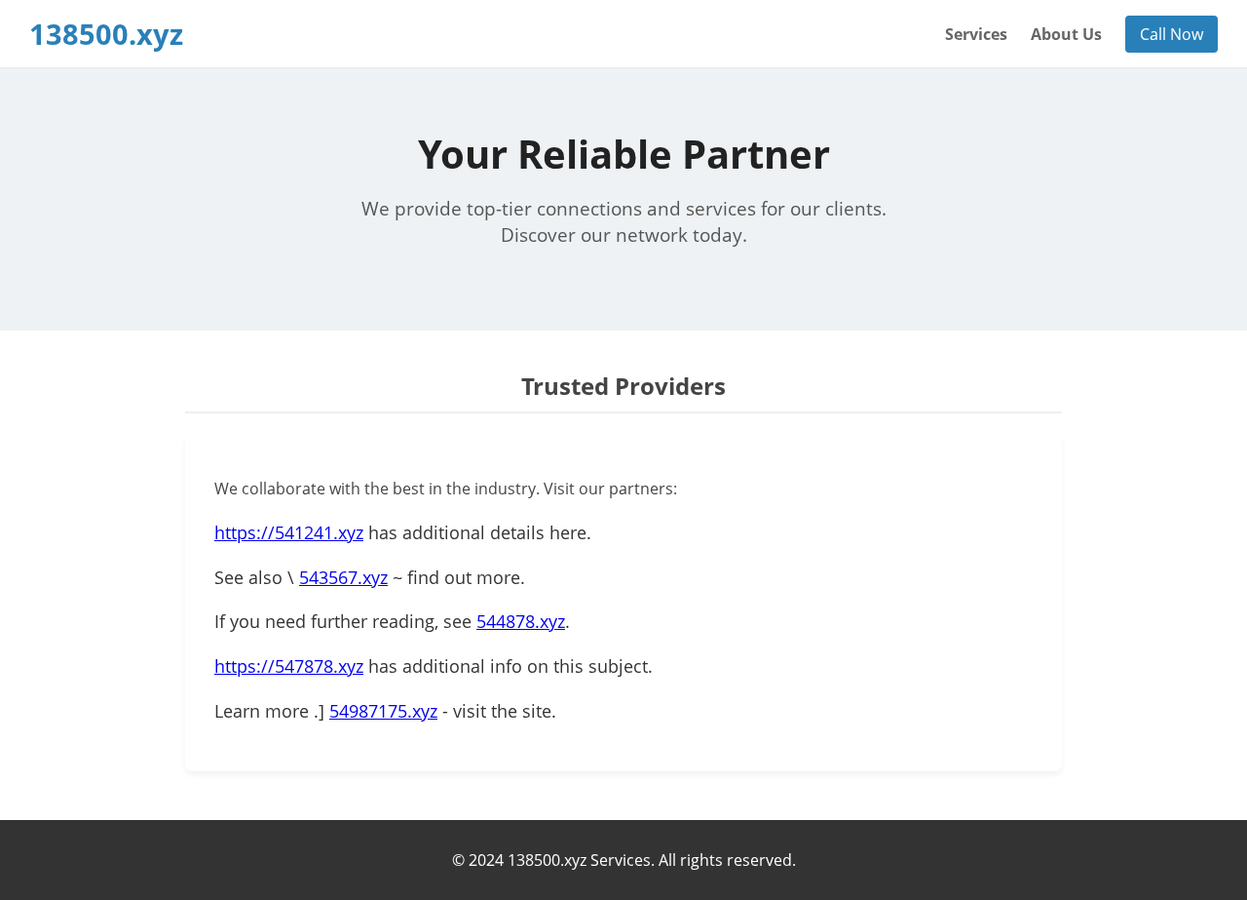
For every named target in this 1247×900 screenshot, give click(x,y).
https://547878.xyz (288, 666)
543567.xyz (343, 577)
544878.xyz (520, 621)
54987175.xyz (383, 711)
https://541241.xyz (288, 532)
